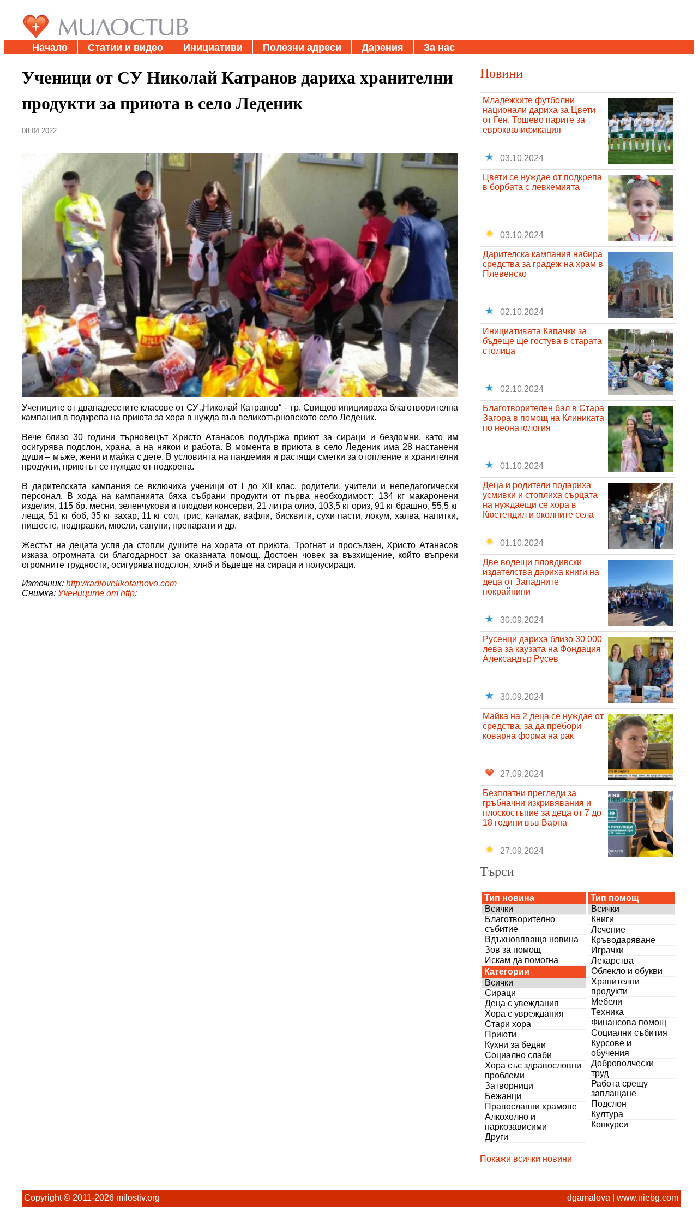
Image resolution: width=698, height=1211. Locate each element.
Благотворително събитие (520, 924)
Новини (501, 72)
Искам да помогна (521, 960)
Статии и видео (125, 47)
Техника (607, 1012)
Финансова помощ (628, 1022)
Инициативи (213, 47)
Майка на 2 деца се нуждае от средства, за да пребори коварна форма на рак (543, 725)
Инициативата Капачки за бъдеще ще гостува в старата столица (542, 341)
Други (496, 1137)
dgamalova (588, 1197)
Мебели (606, 1001)
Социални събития (629, 1032)
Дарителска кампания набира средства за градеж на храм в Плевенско (543, 264)
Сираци (500, 993)
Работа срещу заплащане (619, 1088)
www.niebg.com (647, 1197)
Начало (50, 47)
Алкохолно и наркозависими (516, 1121)
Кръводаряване (623, 940)
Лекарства (612, 960)
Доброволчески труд (622, 1068)
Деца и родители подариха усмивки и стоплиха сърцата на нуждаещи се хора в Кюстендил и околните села (540, 499)
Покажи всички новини (526, 1158)
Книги (602, 919)
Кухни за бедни (515, 1044)
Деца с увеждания (522, 1003)
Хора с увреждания (524, 1013)
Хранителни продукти (615, 986)
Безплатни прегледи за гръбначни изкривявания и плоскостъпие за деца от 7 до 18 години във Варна (542, 807)
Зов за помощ (513, 949)
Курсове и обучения (611, 1048)
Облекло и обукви (627, 971)
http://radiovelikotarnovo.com (121, 583)
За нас (439, 47)
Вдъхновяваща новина (532, 939)
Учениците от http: (97, 593)
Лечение (608, 929)
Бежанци (503, 1096)
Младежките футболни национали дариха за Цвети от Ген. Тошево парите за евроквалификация (539, 115)
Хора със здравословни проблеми (533, 1070)
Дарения (383, 47)
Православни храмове (531, 1106)
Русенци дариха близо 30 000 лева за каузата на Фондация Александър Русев (542, 648)
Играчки (607, 950)
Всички (499, 908)
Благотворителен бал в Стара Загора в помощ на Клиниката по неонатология (543, 417)
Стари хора (508, 1024)
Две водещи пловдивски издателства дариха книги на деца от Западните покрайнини (541, 576)
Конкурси (609, 1124)
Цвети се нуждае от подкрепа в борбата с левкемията (542, 182)
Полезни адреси (302, 47)
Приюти (500, 1034)
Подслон (609, 1103)
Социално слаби (518, 1055)
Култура (607, 1114)
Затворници (509, 1085)
